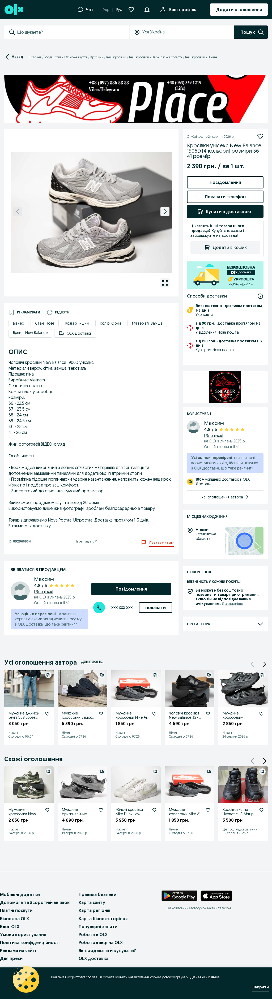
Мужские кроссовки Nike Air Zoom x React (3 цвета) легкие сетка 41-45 (132, 722)
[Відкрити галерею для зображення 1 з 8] (164, 282)
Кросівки (96, 57)
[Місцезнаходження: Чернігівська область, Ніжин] (244, 541)
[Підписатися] (260, 136)
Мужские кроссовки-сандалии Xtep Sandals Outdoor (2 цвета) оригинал (239, 722)
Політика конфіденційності (30, 942)
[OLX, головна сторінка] (13, 9)
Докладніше (232, 603)
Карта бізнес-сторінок (103, 918)
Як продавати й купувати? (107, 950)
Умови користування (23, 934)
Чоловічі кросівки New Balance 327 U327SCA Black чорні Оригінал (184, 720)
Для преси (11, 958)
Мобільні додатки (20, 894)
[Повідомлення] (147, 9)
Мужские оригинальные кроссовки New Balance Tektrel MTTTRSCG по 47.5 (78, 818)
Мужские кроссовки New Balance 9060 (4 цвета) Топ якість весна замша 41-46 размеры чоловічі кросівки (25, 823)
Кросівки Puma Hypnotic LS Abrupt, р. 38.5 (239, 814)
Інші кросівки (116, 57)
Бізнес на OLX (14, 918)
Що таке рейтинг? (61, 624)
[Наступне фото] (164, 211)
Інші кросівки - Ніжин (201, 57)
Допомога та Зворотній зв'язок (35, 902)
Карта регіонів (94, 910)
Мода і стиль (53, 57)
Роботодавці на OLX (101, 942)
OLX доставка (93, 958)
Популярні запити (98, 926)
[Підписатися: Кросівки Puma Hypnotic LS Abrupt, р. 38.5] (261, 810)
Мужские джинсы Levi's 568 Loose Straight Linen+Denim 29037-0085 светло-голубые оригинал (23, 726)
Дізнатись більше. (205, 977)
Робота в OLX (93, 934)
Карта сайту (92, 902)
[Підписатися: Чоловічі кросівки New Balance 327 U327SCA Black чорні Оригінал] (208, 714)
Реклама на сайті (18, 950)
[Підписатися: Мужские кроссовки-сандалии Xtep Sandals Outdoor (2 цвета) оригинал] (261, 714)
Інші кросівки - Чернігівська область (155, 57)
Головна (35, 57)
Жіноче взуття (76, 57)
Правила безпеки (97, 894)
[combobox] (73, 32)
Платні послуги (16, 910)
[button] (264, 664)
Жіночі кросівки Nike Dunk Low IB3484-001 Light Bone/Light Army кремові (130, 818)
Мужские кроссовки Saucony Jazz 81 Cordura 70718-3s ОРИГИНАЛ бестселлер (79, 724)
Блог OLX (9, 926)
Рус (119, 9)
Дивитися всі (92, 661)
